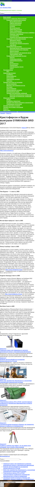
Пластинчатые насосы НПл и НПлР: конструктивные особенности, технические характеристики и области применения (16, 403)
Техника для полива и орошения (13, 107)
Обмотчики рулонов (16, 29)
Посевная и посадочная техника (16, 39)
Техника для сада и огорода (11, 106)
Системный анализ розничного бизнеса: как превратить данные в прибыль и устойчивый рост (17, 425)
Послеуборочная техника (14, 46)
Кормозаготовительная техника (16, 20)
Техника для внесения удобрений (17, 93)
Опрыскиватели (11, 76)
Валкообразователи (16, 22)
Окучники (9, 87)
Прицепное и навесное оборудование (14, 18)
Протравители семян (13, 92)
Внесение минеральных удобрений (20, 95)
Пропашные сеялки (16, 42)
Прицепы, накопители (16, 34)
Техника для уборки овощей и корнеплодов (20, 102)
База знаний (7, 17)
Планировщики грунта (16, 67)
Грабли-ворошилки (15, 23)
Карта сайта (6, 110)
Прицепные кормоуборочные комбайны (22, 32)
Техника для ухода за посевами (12, 82)
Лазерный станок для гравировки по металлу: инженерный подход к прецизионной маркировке (15, 351)
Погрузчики (10, 78)
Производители (8, 70)
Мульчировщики (15, 28)
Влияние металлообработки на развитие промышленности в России (12, 360)
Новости (5, 109)
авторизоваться (5, 456)
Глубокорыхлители (15, 59)
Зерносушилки (14, 51)
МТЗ (8, 71)
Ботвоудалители (12, 84)
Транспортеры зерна (16, 54)
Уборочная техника (9, 98)
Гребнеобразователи (16, 60)
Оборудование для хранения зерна (20, 53)
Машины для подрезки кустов (16, 85)
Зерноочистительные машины (19, 50)
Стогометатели (14, 36)
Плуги (11, 68)
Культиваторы (14, 64)
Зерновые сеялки (15, 40)
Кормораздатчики (15, 25)
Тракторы (9, 81)
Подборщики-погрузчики (14, 104)
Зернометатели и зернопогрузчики (20, 48)
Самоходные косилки (13, 79)
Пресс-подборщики (16, 31)
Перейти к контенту (6, 1)
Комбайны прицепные (13, 101)
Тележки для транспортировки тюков (21, 37)
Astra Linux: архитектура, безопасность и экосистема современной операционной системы (16, 381)
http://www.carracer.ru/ (6, 150)
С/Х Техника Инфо (5, 7)
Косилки (12, 26)
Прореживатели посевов (14, 90)
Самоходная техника (9, 73)
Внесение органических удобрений (20, 96)
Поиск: (2, 13)
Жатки (8, 99)
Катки (11, 62)
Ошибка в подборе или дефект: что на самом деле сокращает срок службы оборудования (15, 446)
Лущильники (14, 65)
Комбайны (10, 74)
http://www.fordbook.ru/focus (13, 294)
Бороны (12, 57)
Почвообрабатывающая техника (16, 56)
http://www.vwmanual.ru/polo (14, 269)
